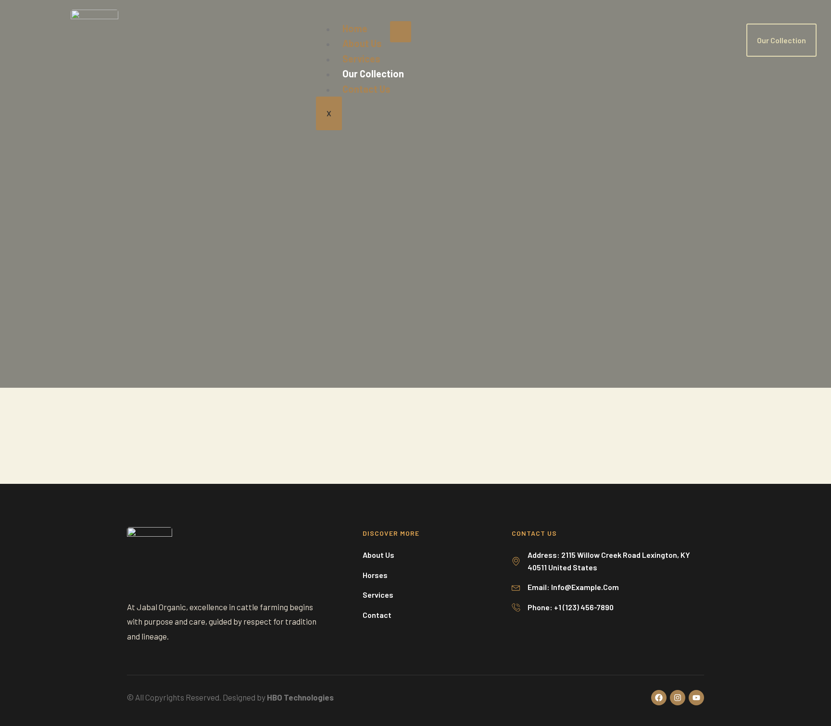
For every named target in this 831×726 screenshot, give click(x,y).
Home (354, 28)
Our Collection (373, 73)
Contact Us (366, 89)
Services (361, 58)
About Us (362, 43)
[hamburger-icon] (400, 31)
